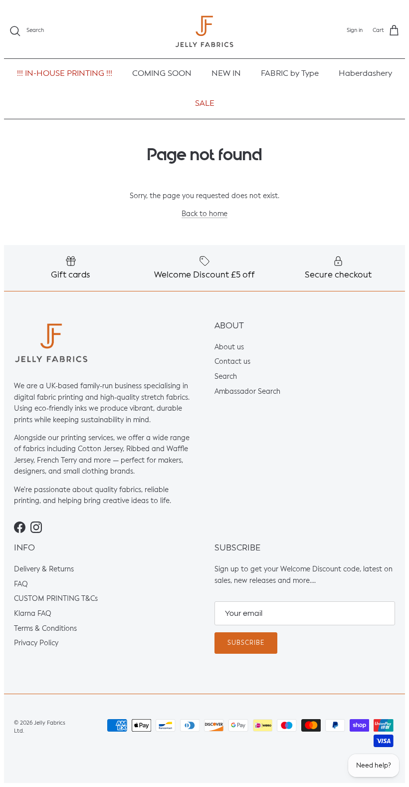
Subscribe (245, 643)
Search (225, 376)
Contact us (232, 362)
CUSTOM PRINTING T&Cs (56, 599)
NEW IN (226, 74)
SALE (204, 104)
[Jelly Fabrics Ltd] (204, 31)
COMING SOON (162, 74)
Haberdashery (365, 74)
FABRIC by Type (290, 74)
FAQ (21, 584)
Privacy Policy (36, 643)
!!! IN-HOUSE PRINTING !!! (64, 74)
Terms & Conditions (45, 628)
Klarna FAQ (32, 613)
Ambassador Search (247, 391)
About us (229, 347)
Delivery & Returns (44, 569)
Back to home (204, 214)
